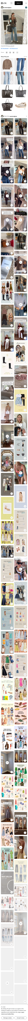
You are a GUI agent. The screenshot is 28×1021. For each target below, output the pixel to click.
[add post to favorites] (24, 42)
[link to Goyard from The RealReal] (20, 91)
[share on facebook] (6, 52)
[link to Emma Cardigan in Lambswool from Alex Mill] (7, 64)
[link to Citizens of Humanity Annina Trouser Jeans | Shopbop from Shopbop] (20, 64)
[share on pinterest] (10, 52)
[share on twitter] (13, 52)
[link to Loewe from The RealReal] (20, 104)
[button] (26, 3)
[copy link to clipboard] (17, 52)
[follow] (26, 7)
